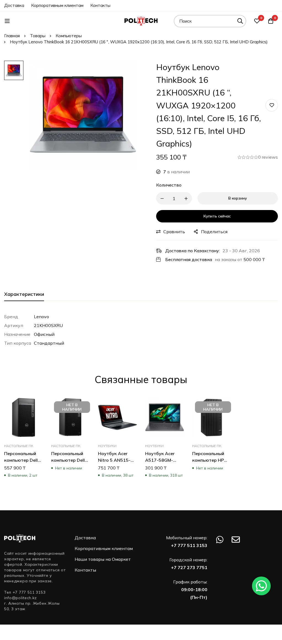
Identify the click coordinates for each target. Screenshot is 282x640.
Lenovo (41, 316)
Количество (168, 185)
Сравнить (174, 231)
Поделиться (214, 231)
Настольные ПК (18, 446)
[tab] (24, 294)
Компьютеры (69, 35)
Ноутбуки (107, 446)
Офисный (44, 334)
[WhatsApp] (220, 539)
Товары (37, 35)
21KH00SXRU (48, 325)
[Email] (236, 539)
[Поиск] (240, 21)
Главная (12, 35)
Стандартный (49, 343)
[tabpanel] (141, 329)
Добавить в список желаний (271, 105)
